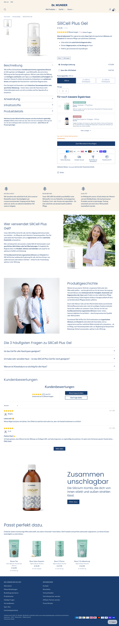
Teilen (62, 172)
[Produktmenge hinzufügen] (66, 91)
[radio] (59, 64)
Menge (59, 87)
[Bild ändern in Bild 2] (7, 32)
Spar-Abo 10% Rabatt (68, 70)
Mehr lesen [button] (8, 441)
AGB (12, 617)
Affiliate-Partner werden (51, 600)
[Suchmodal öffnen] (5, 9)
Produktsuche (8, 596)
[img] (8, 411)
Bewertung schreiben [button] (76, 393)
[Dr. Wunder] (59, 5)
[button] (62, 32)
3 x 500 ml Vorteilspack (86, 81)
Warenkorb (8, 586)
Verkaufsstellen (48, 593)
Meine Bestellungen (10, 589)
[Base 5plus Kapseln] (37, 548)
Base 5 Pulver (59, 561)
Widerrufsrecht (27, 617)
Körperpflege (16, 16)
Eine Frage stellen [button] (76, 397)
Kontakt (45, 586)
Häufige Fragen (9, 600)
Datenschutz (18, 617)
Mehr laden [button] (59, 449)
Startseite (7, 16)
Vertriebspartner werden (51, 596)
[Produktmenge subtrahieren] (59, 91)
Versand (71, 167)
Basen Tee (14, 561)
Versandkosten (9, 603)
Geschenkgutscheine (11, 610)
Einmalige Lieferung (68, 65)
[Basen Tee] (14, 548)
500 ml (66, 81)
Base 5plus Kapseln (37, 561)
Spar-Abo (7, 607)
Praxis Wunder (48, 603)
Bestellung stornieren (11, 593)
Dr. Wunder (19, 615)
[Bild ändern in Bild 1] (7, 23)
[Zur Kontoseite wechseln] (110, 9)
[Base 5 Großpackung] (82, 548)
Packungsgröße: (65, 76)
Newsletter (47, 589)
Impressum (7, 617)
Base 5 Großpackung (82, 561)
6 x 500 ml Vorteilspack (105, 81)
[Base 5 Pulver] (59, 548)
